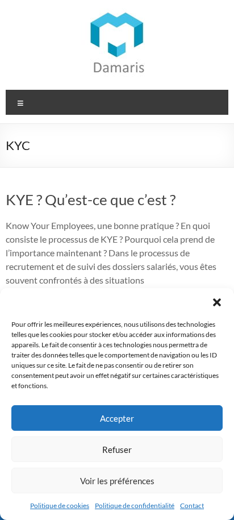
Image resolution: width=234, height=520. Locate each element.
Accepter (117, 418)
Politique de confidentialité (134, 505)
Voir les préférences (117, 481)
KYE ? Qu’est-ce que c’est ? (91, 199)
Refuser (117, 449)
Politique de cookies (59, 505)
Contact (192, 505)
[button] (217, 302)
